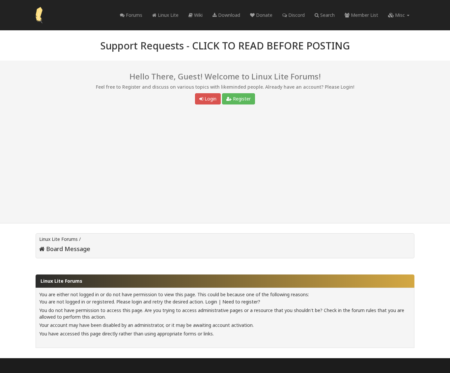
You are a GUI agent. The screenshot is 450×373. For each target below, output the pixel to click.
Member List (364, 15)
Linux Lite (167, 15)
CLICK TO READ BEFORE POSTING (271, 45)
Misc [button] (400, 15)
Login (209, 99)
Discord (296, 15)
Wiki (198, 15)
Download (228, 15)
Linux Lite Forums (58, 239)
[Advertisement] (225, 165)
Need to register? (241, 302)
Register (241, 99)
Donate (263, 15)
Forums (133, 15)
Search (327, 15)
